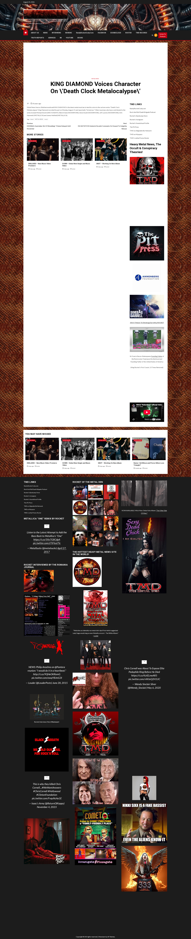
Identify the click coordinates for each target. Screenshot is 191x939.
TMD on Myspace (136, 134)
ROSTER (128, 33)
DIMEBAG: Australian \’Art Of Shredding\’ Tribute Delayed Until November (49, 126)
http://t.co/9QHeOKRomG (46, 674)
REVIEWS (68, 33)
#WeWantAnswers (51, 787)
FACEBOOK (102, 33)
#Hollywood (54, 791)
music (46, 119)
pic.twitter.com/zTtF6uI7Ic (47, 543)
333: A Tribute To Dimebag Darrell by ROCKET (147, 323)
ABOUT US (35, 33)
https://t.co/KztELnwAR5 (144, 675)
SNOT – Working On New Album (108, 164)
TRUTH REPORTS (37, 38)
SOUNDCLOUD (115, 33)
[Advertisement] (95, 59)
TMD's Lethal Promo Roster (139, 138)
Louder (96, 636)
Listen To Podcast (163, 35)
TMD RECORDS (141, 33)
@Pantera (60, 666)
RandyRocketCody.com (85, 33)
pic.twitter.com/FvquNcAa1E (47, 798)
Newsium (102, 937)
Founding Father (156, 356)
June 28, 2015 (60, 682)
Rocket (39, 169)
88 (61, 38)
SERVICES (52, 38)
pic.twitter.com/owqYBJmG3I (47, 677)
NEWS (45, 33)
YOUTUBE (69, 38)
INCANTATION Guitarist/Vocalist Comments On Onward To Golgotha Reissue (102, 126)
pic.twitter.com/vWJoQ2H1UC (144, 679)
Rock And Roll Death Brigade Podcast (143, 112)
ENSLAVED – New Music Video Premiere (42, 463)
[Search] (152, 35)
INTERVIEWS (56, 33)
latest (32, 119)
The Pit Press (134, 127)
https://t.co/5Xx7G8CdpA (46, 539)
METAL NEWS (95, 78)
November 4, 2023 (47, 806)
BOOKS (80, 38)
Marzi (53, 722)
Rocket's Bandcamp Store (138, 116)
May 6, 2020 (154, 687)
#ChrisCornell (40, 791)
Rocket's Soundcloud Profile (139, 123)
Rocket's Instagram (136, 119)
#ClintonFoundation (46, 794)
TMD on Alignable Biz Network (141, 131)
